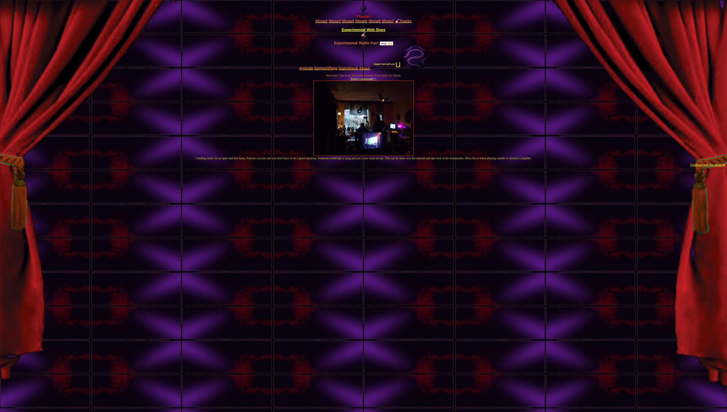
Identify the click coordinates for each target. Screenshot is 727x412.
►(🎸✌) (386, 43)
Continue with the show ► (707, 165)
